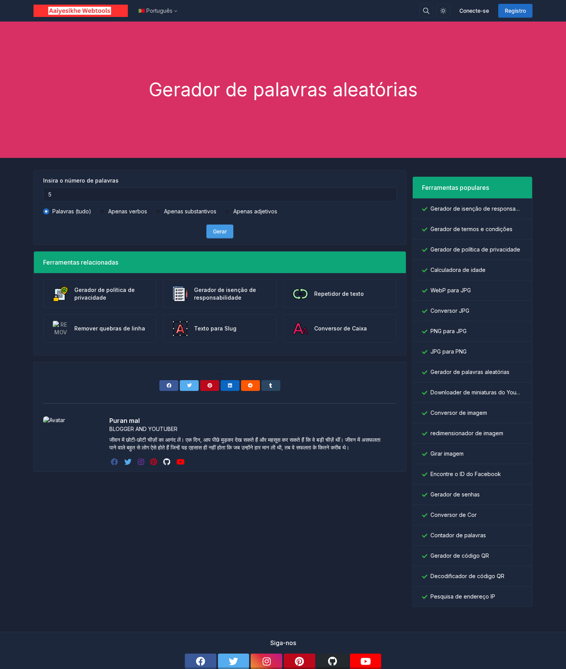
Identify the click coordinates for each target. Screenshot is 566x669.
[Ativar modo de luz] (443, 11)
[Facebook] (168, 385)
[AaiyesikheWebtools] (83, 11)
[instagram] (141, 461)
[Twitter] (189, 385)
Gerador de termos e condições (471, 229)
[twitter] (129, 461)
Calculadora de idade (458, 270)
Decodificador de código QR (467, 576)
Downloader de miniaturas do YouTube (476, 392)
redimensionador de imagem (466, 433)
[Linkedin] (230, 385)
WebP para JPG (450, 290)
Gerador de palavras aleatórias (469, 372)
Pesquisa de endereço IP (462, 596)
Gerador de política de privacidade (475, 249)
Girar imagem (447, 453)
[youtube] (181, 461)
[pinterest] (154, 461)
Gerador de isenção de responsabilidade (476, 208)
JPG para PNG (448, 351)
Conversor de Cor (453, 514)
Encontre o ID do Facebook (465, 474)
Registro (515, 10)
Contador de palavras (458, 535)
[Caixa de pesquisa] (426, 11)
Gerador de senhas (455, 494)
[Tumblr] (270, 385)
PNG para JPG (448, 331)
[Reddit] (250, 385)
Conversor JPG (449, 310)
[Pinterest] (209, 385)
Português (159, 10)
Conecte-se (474, 10)
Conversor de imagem (458, 412)
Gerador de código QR (459, 555)
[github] (167, 461)
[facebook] (115, 461)
